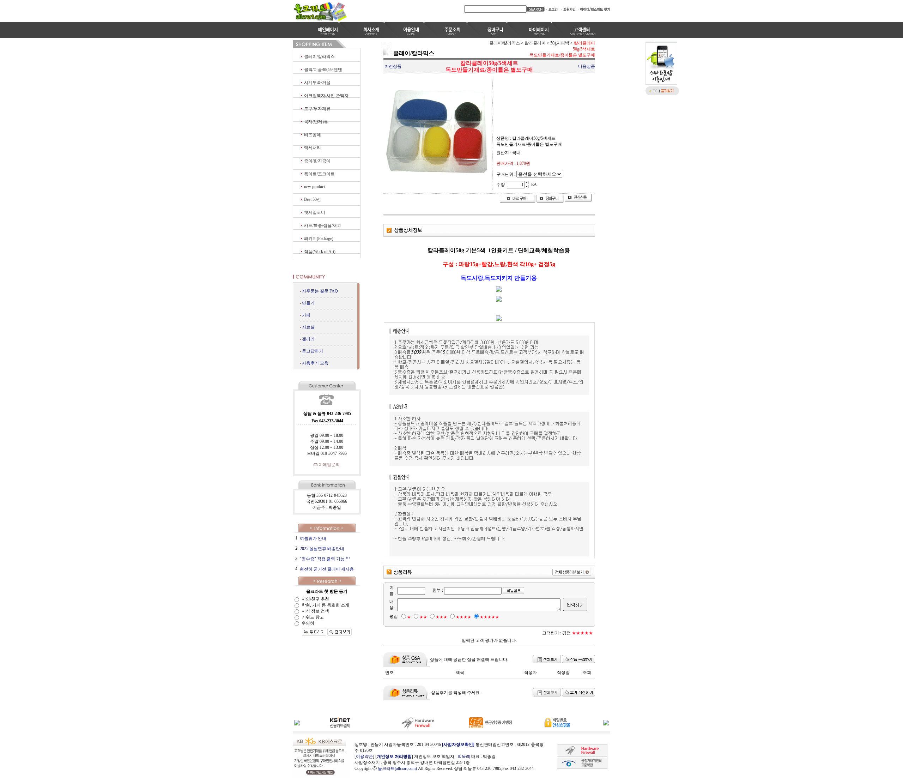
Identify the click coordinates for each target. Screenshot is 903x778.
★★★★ (463, 617)
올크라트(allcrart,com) (397, 768)
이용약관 (364, 756)
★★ (423, 617)
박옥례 (463, 756)
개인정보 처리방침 (394, 756)
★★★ (441, 617)
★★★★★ (489, 617)
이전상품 (392, 66)
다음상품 (586, 66)
